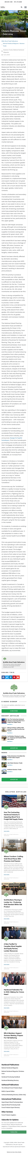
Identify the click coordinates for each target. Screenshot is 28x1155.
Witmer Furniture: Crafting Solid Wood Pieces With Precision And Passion (15, 729)
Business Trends (8, 50)
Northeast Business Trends (14, 769)
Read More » (10, 724)
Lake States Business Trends (14, 763)
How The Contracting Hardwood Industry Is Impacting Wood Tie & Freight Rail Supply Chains (15, 720)
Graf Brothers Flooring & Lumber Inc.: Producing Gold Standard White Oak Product (16, 738)
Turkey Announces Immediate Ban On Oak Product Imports (16, 756)
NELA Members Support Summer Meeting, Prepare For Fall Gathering (13, 1035)
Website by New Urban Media (14, 1152)
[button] (25, 7)
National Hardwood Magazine (11, 43)
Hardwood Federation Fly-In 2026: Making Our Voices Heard (14, 992)
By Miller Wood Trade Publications (14, 662)
